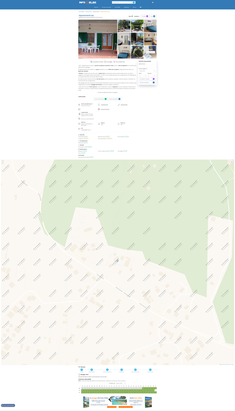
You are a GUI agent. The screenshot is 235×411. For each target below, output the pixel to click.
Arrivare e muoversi (106, 7)
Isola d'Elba (117, 7)
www (152, 16)
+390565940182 (123, 104)
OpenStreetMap (227, 364)
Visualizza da (112, 383)
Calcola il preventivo (113, 99)
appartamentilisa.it (105, 109)
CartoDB (232, 364)
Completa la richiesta (144, 79)
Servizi (134, 7)
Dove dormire (88, 11)
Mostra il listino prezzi (99, 99)
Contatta (144, 16)
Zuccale (105, 376)
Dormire (96, 7)
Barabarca (85, 376)
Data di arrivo (142, 63)
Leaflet (222, 364)
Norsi (101, 376)
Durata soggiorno (143, 68)
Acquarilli (80, 376)
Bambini (150, 73)
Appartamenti (96, 11)
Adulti (140, 73)
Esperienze (126, 7)
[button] (117, 261)
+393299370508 (104, 104)
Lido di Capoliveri (96, 376)
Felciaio (90, 376)
